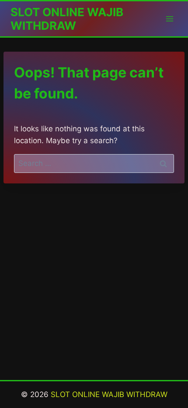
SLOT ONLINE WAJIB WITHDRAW (109, 394)
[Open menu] (169, 18)
